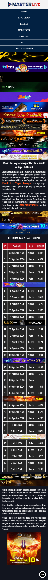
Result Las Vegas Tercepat (17, 183)
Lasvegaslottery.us (29, 204)
